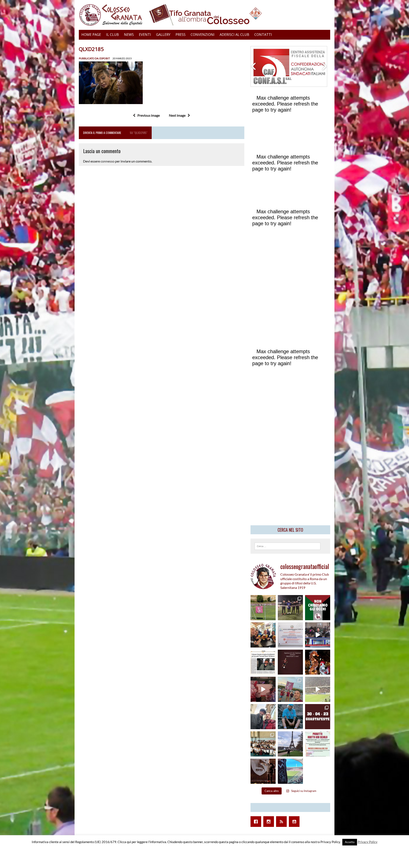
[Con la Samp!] (290, 689)
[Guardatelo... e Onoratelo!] (263, 771)
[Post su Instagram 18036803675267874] (317, 635)
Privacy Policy (367, 842)
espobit (104, 58)
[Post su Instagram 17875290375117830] (317, 689)
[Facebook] (257, 821)
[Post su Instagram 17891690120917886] (317, 744)
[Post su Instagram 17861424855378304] (263, 662)
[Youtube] (295, 821)
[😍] (290, 716)
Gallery (163, 34)
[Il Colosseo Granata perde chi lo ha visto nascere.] (263, 716)
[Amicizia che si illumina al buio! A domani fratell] (317, 662)
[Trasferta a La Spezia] (263, 635)
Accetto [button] (349, 842)
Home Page (91, 34)
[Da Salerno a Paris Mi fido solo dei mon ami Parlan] (290, 744)
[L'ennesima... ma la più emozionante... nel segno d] (290, 635)
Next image (177, 115)
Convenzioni (203, 34)
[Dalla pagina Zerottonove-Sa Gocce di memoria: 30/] (317, 716)
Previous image (148, 115)
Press (181, 34)
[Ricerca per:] (287, 546)
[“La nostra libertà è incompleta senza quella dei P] (317, 607)
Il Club (112, 34)
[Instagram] (269, 821)
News (129, 34)
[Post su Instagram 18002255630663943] (290, 662)
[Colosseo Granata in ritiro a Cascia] (263, 607)
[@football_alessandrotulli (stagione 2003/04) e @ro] (290, 607)
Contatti (263, 34)
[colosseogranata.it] (204, 15)
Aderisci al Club (234, 34)
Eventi (145, 34)
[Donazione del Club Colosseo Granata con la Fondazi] (263, 744)
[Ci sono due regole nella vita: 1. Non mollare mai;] (290, 771)
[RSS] (282, 821)
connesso (107, 161)
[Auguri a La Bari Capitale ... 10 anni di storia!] (263, 689)
